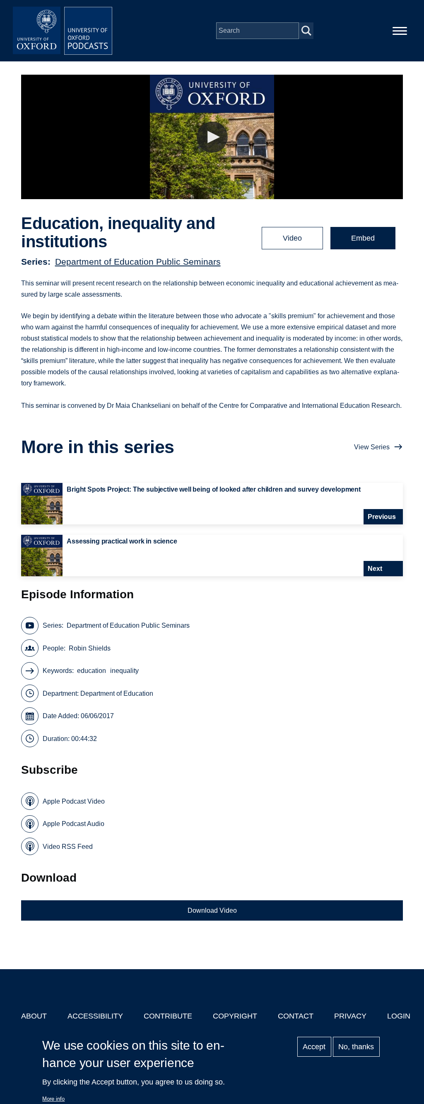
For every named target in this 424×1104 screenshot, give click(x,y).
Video (292, 238)
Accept (314, 1047)
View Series (372, 447)
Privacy (350, 1016)
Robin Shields (90, 648)
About (34, 1016)
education (91, 670)
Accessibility (95, 1016)
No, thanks (356, 1047)
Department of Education (116, 693)
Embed (363, 238)
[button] (212, 137)
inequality (124, 670)
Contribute (168, 1016)
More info (53, 1099)
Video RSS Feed (68, 846)
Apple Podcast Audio (73, 823)
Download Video (212, 910)
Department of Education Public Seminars (138, 261)
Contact (295, 1016)
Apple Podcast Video (74, 801)
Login (398, 1016)
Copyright (235, 1016)
